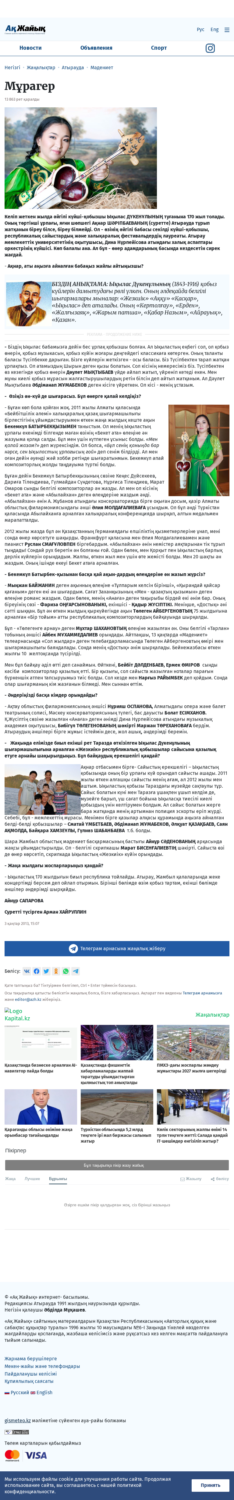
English (44, 1392)
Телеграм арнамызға (202, 993)
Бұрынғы (58, 1178)
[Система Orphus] (17, 1432)
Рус (200, 29)
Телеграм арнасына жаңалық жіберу (122, 948)
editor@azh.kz (28, 999)
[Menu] (227, 30)
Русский (20, 1392)
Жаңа (10, 1178)
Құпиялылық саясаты (29, 1381)
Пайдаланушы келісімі (31, 1374)
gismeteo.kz (18, 1420)
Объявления (96, 48)
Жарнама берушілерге (31, 1359)
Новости (31, 48)
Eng (214, 29)
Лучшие (32, 1178)
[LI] (18, 1408)
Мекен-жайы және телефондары (42, 1366)
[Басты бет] (25, 29)
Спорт (159, 48)
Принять (210, 1485)
